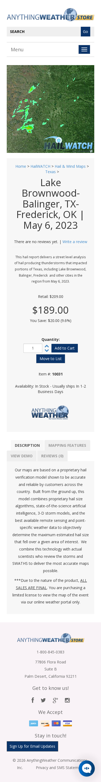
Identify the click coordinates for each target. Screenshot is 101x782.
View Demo (22, 455)
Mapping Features (67, 445)
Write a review (74, 241)
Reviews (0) (52, 455)
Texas (50, 171)
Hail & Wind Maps (70, 166)
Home (20, 166)
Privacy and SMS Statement (60, 767)
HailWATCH (40, 166)
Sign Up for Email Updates (32, 746)
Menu (17, 49)
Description (27, 445)
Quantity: (50, 339)
